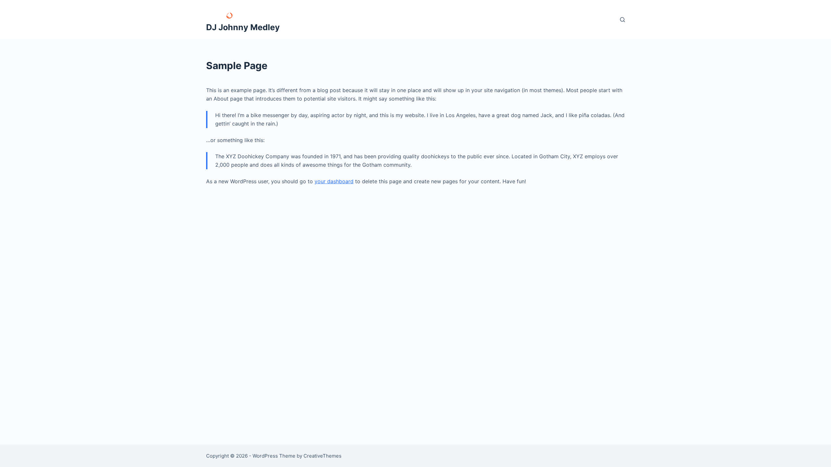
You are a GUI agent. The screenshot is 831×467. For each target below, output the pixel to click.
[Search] (622, 19)
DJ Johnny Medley (243, 27)
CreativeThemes (322, 456)
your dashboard (334, 181)
